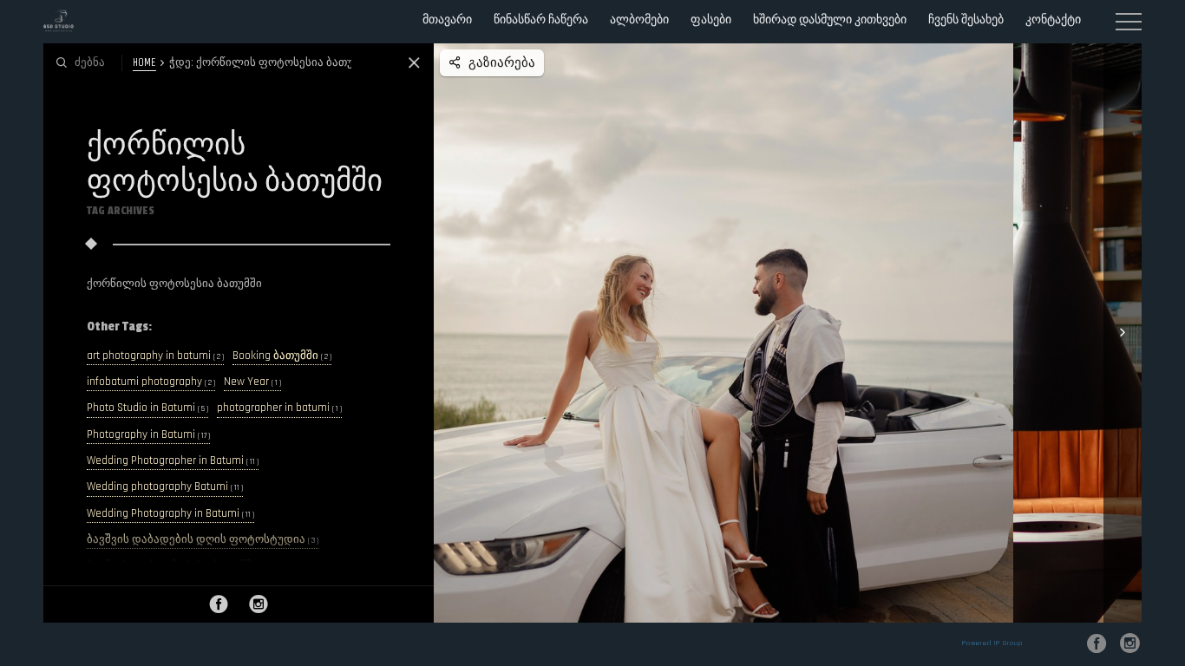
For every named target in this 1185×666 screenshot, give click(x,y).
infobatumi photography (151, 381)
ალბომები (639, 19)
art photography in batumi (155, 355)
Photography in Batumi (148, 434)
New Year (252, 381)
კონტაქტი (1053, 19)
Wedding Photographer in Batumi (173, 460)
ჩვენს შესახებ (966, 19)
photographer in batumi (279, 408)
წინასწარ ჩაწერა (541, 19)
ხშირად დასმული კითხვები (830, 19)
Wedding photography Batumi (165, 486)
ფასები (711, 19)
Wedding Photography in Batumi (170, 513)
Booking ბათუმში (281, 355)
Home (144, 62)
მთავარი (447, 19)
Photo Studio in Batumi (147, 408)
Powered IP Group (992, 643)
